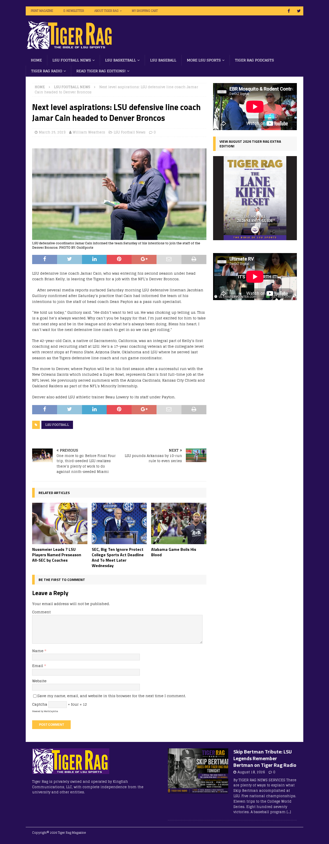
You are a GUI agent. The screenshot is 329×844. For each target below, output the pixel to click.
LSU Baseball (163, 60)
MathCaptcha (51, 711)
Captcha (39, 704)
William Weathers (89, 132)
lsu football (57, 424)
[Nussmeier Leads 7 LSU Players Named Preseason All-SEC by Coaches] (59, 523)
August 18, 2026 (251, 772)
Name (38, 651)
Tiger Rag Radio (46, 71)
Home (36, 60)
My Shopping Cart (145, 10)
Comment (41, 612)
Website (39, 681)
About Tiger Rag (106, 10)
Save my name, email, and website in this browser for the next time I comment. (111, 696)
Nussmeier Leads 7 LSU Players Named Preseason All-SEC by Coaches (56, 554)
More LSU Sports (204, 60)
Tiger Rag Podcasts (254, 60)
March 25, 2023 (52, 132)
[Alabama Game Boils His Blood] (178, 523)
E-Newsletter (73, 10)
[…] (289, 812)
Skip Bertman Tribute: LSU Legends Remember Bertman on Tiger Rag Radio (264, 758)
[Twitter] (298, 10)
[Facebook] (288, 10)
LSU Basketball (120, 60)
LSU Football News (71, 60)
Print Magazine (42, 10)
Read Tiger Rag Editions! (101, 71)
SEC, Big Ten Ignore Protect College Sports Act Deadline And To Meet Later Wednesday (118, 557)
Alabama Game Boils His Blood (173, 552)
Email (38, 665)
